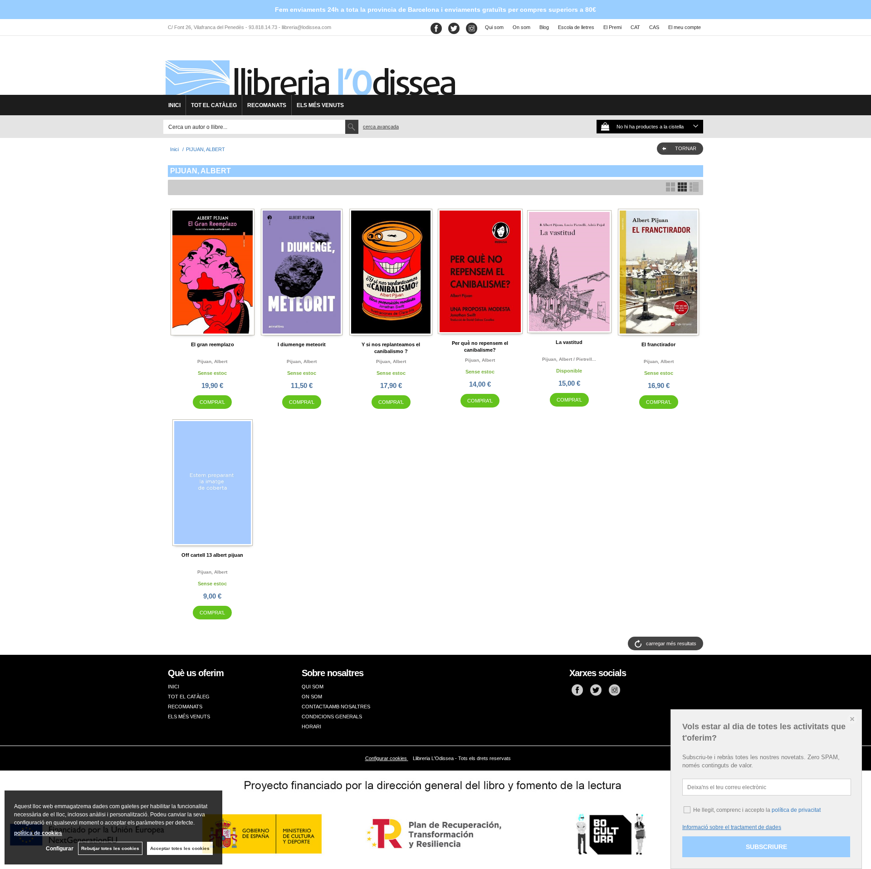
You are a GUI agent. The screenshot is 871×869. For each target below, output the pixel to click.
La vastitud (569, 342)
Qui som (494, 27)
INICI (174, 105)
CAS (654, 27)
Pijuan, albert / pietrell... (569, 359)
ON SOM (312, 696)
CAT (635, 27)
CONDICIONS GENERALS (332, 716)
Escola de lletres (576, 27)
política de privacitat (796, 810)
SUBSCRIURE (766, 846)
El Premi (612, 27)
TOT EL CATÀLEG (214, 105)
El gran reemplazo (212, 344)
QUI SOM (312, 686)
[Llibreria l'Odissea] (309, 68)
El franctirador (658, 344)
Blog (544, 27)
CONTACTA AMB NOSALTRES (336, 706)
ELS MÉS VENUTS (320, 105)
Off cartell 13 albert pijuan (212, 555)
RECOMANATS (266, 105)
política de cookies (38, 833)
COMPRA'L (212, 402)
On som (521, 27)
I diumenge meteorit (302, 344)
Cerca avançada (381, 126)
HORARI (311, 726)
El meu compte (684, 27)
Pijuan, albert (212, 361)
